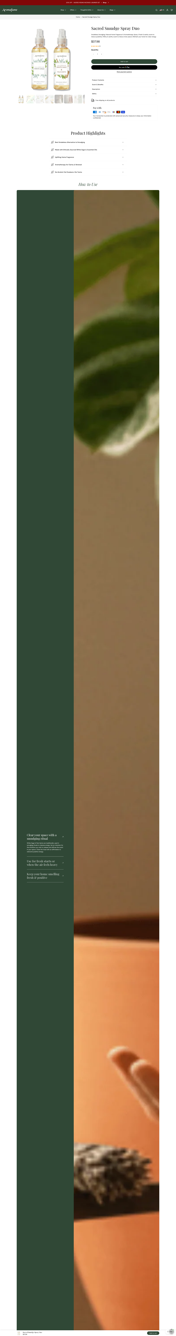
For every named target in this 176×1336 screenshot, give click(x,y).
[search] (156, 10)
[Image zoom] (51, 60)
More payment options (124, 72)
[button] (124, 61)
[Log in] (167, 10)
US (163, 10)
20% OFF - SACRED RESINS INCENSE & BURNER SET (83, 2)
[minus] (93, 54)
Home (78, 17)
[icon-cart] (171, 10)
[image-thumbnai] (21, 99)
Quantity (94, 50)
